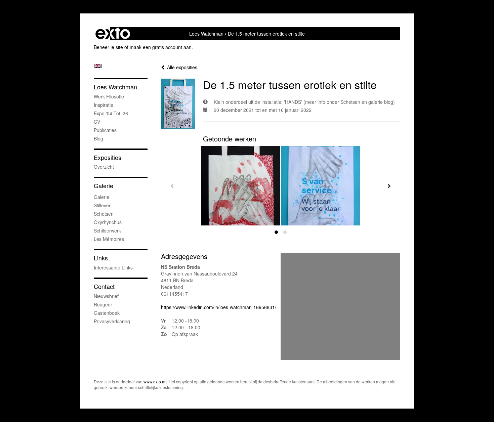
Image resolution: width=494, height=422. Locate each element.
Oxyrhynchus (108, 222)
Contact (104, 286)
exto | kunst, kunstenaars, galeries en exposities (113, 33)
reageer (103, 304)
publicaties (105, 130)
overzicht (104, 166)
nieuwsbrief (106, 296)
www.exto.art (155, 381)
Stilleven (103, 205)
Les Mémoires (109, 239)
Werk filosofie (109, 96)
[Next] (389, 186)
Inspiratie (103, 104)
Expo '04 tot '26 (111, 113)
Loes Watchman (206, 33)
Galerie (103, 185)
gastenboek (107, 312)
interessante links (113, 267)
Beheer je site (108, 47)
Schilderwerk (107, 230)
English (97, 66)
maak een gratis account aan (161, 47)
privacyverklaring (112, 321)
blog (98, 138)
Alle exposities (181, 67)
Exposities (107, 157)
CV (97, 121)
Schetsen (104, 213)
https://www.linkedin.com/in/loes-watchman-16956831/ (218, 307)
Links (101, 258)
